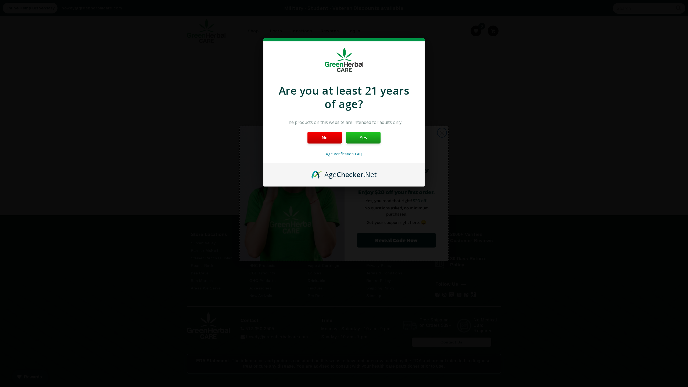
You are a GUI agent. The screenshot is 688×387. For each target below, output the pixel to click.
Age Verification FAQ (344, 153)
